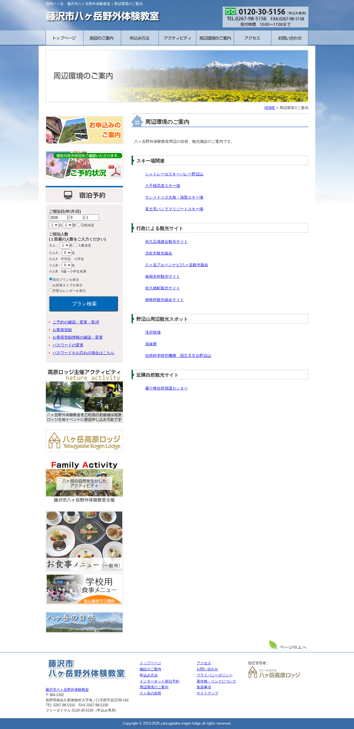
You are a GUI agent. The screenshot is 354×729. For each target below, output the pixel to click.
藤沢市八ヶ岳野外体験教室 (67, 690)
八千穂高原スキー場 (162, 185)
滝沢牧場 (153, 332)
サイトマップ (207, 693)
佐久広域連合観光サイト (166, 241)
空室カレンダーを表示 (69, 291)
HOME (269, 108)
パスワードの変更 (68, 345)
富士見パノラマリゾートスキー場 (174, 209)
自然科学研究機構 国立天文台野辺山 (178, 355)
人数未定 (84, 245)
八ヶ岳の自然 (150, 693)
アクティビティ (177, 38)
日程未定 (87, 225)
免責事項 (204, 687)
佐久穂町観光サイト (162, 288)
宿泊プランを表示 (66, 280)
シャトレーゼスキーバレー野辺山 (174, 174)
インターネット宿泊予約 (159, 681)
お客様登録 (62, 330)
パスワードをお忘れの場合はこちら (83, 353)
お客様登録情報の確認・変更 (78, 337)
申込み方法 (149, 675)
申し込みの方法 (139, 38)
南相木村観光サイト (162, 276)
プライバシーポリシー (215, 675)
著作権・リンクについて (216, 681)
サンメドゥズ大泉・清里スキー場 (174, 197)
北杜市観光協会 (158, 253)
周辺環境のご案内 (215, 38)
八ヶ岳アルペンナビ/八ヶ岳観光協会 (176, 265)
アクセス (252, 38)
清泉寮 (151, 344)
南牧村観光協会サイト (164, 299)
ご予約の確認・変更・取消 (76, 322)
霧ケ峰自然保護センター (166, 388)
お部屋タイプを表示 (67, 285)
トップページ (64, 38)
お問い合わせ (289, 38)
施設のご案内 (102, 38)
